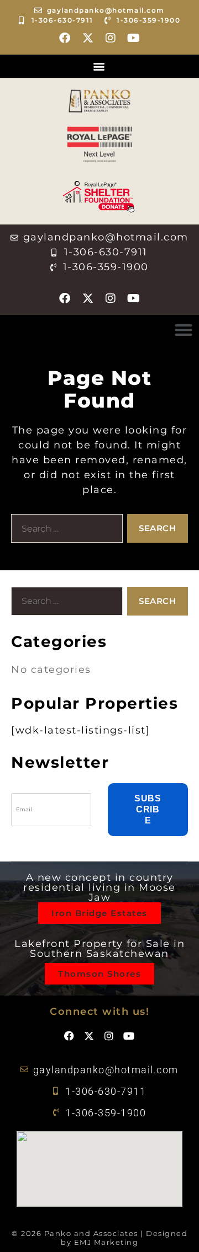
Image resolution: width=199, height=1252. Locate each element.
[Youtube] (134, 38)
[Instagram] (111, 38)
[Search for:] (65, 530)
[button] (99, 66)
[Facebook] (65, 38)
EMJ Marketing (106, 1242)
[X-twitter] (88, 38)
